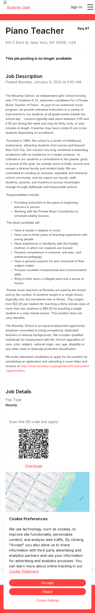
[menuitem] (17, 7)
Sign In (76, 7)
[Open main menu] (90, 7)
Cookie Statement (24, 571)
